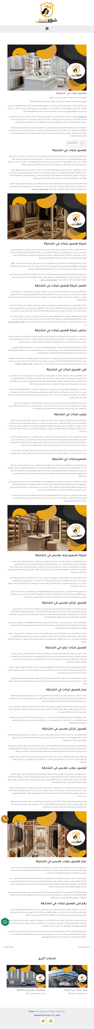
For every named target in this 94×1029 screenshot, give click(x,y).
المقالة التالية (8, 947)
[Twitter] (43, 1021)
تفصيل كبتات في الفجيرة (40, 189)
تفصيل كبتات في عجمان (48, 280)
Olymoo (32, 1011)
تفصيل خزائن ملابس (48, 101)
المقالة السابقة (85, 947)
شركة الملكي (82, 117)
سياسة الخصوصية (42, 1015)
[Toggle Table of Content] (81, 144)
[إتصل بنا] (5, 819)
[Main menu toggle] (47, 28)
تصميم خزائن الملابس (79, 101)
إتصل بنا (56, 1015)
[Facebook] (51, 1021)
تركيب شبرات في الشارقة (75, 990)
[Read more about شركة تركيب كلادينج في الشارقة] (26, 976)
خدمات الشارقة (82, 994)
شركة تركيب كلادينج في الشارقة (31, 990)
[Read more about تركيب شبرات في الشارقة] (68, 976)
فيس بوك (45, 937)
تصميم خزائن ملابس (63, 101)
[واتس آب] (5, 922)
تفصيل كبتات (71, 111)
